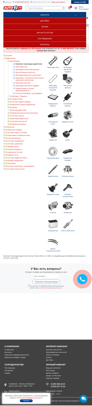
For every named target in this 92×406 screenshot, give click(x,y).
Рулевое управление (15, 160)
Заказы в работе (52, 373)
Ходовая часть (13, 155)
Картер (14, 107)
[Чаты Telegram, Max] (84, 399)
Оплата (44, 27)
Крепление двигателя (19, 118)
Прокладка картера (22, 83)
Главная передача (14, 149)
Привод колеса (13, 146)
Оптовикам (8, 370)
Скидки (7, 373)
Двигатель (11, 58)
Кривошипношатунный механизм (24, 113)
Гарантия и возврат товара (15, 357)
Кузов (9, 55)
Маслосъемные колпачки (25, 72)
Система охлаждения (15, 141)
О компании (9, 350)
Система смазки (17, 116)
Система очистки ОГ (19, 121)
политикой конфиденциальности (51, 288)
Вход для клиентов (53, 368)
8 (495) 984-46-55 (22, 2)
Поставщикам (45, 38)
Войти (81, 7)
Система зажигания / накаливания (20, 166)
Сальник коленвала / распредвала (28, 93)
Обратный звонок (58, 2)
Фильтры (10, 127)
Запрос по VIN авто (53, 376)
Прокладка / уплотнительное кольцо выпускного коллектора (29, 79)
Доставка (44, 21)
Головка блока (16, 99)
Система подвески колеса (17, 158)
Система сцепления (15, 144)
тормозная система (14, 152)
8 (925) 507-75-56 (58, 386)
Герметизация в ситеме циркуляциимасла (24, 89)
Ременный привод (18, 124)
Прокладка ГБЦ (21, 67)
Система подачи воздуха (21, 102)
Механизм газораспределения (23, 104)
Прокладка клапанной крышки (27, 69)
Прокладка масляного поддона (27, 86)
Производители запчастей (56, 352)
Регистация (50, 370)
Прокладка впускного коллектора (28, 75)
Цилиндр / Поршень (19, 96)
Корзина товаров (52, 378)
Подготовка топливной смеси (18, 135)
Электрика (11, 163)
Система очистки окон (16, 169)
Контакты (44, 44)
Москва (8, 2)
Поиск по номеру (52, 355)
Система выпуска (14, 138)
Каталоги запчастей (54, 350)
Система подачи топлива (17, 132)
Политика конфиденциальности (16, 355)
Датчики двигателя (18, 110)
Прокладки (15, 61)
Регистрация (84, 9)
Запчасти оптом (45, 32)
